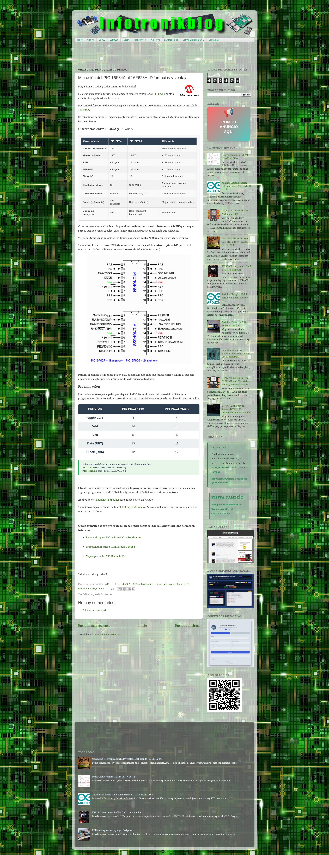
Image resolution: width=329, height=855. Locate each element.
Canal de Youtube (220, 513)
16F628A (83, 109)
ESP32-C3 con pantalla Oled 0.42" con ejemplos (236, 267)
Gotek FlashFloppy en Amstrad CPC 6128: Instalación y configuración (236, 409)
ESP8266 (113, 40)
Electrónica (147, 583)
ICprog (158, 583)
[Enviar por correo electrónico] (119, 589)
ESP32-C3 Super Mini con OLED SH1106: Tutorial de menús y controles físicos (236, 381)
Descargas (214, 40)
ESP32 (102, 40)
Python (126, 40)
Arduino (90, 40)
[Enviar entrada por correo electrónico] (112, 588)
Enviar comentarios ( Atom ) (106, 634)
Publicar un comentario (94, 610)
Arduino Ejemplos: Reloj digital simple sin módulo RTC (235, 297)
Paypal (215, 471)
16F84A (158, 93)
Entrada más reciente (94, 625)
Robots (100, 588)
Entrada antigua (187, 625)
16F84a (136, 583)
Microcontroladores (174, 583)
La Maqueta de (171, 40)
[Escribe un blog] (122, 589)
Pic (188, 583)
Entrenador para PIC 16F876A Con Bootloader (113, 537)
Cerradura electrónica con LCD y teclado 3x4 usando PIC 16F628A (235, 241)
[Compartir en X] (126, 589)
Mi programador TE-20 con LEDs (105, 556)
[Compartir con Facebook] (129, 589)
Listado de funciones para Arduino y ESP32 (235, 211)
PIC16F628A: (89, 470)
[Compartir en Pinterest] (133, 589)
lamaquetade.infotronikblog (226, 504)
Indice (80, 40)
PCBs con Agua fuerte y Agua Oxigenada (113, 830)
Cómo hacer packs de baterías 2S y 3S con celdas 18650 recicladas (235, 353)
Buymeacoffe (222, 467)
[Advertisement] (158, 55)
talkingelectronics (133, 507)
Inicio (142, 625)
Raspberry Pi (139, 40)
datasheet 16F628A (107, 499)
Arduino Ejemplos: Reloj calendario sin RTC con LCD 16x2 (236, 186)
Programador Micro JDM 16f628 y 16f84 (110, 546)
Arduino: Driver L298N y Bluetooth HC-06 (234, 323)
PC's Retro (155, 40)
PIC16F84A (88, 467)
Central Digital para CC (193, 40)
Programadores (86, 588)
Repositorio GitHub (222, 508)
